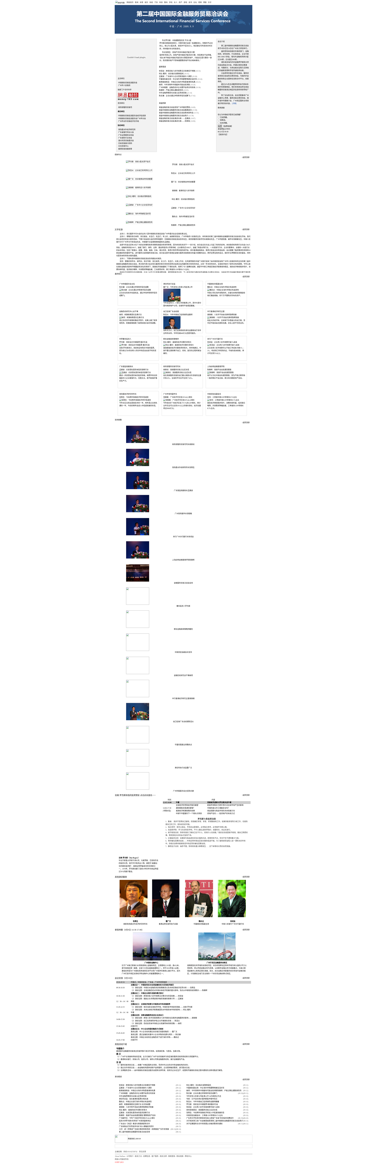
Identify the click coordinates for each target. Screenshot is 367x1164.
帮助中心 (188, 1156)
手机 (170, 2)
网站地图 (179, 1156)
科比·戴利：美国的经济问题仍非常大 (133, 1110)
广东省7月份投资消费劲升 (224, 1118)
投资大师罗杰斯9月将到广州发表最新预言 (135, 1121)
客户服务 (155, 1156)
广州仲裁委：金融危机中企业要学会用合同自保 (177, 87)
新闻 (136, 2)
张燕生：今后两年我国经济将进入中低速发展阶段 (205, 1113)
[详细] (234, 103)
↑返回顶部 (245, 157)
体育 (141, 2)
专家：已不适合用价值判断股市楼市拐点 (201, 1099)
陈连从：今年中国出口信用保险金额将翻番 (202, 1102)
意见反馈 (142, 1152)
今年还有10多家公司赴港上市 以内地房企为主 (203, 1096)
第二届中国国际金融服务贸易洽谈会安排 (134, 1132)
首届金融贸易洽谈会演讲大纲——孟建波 (174, 118)
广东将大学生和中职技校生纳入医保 (200, 1118)
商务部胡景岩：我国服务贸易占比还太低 (201, 1110)
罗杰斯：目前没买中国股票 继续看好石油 (202, 1104)
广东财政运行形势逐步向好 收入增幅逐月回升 (136, 1126)
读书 (190, 2)
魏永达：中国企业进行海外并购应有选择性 (135, 1102)
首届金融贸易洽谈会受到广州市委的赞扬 (174, 107)
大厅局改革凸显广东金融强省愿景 (199, 1121)
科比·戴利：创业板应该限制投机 (171, 74)
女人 (175, 2)
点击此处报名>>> (148, 795)
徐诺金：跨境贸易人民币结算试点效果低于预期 (177, 71)
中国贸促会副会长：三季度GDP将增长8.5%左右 (204, 1115)
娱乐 (146, 2)
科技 (161, 2)
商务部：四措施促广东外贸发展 (157, 1129)
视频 (200, 2)
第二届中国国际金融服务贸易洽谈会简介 (227, 1121)
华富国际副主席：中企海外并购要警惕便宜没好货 (178, 79)
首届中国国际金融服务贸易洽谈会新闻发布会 (176, 113)
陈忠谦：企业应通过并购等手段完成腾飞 (174, 96)
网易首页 (130, 2)
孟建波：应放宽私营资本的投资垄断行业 (134, 1113)
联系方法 (138, 1156)
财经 (151, 2)
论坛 (195, 2)
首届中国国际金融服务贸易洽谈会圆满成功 (175, 110)
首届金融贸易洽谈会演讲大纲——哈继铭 (174, 121)
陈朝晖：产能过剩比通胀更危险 (171, 90)
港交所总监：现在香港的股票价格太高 (133, 1099)
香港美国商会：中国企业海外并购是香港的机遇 (177, 82)
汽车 (156, 2)
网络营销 (171, 1156)
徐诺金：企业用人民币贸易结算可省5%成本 (203, 1107)
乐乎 (209, 2)
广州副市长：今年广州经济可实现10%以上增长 (137, 1118)
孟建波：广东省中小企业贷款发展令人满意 (175, 76)
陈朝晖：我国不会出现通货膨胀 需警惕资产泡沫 (137, 1115)
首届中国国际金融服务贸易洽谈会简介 (173, 116)
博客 (205, 2)
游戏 (185, 2)
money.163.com (121, 36)
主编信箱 (118, 1152)
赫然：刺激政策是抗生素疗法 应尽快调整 (134, 1104)
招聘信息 (146, 1156)
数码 (166, 2)
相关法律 (163, 1156)
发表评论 (222, 135)
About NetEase (120, 1156)
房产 (180, 2)
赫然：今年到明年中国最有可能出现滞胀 (174, 85)
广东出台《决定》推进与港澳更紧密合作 (134, 1124)
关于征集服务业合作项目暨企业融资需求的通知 (204, 1124)
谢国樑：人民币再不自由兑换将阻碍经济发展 (136, 1107)
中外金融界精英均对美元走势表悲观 (173, 93)
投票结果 (227, 126)
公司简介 (130, 1156)
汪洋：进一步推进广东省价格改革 (132, 1129)
